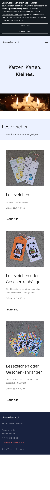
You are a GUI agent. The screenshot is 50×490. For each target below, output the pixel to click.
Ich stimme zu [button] (25, 31)
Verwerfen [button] (25, 25)
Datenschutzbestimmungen (14, 14)
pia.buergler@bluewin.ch (13, 442)
